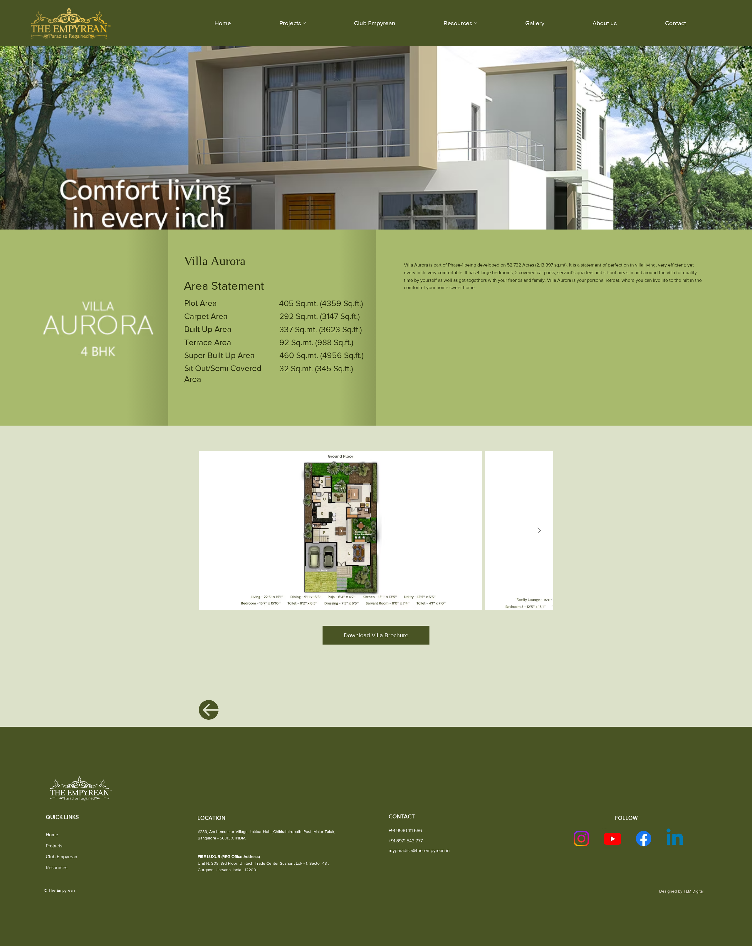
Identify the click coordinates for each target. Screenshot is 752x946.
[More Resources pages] (475, 23)
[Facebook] (643, 838)
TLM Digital (694, 891)
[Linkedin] (674, 838)
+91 (406, 840)
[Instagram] (581, 838)
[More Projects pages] (304, 23)
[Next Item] (539, 530)
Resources (56, 867)
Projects (54, 845)
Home (52, 834)
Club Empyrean (61, 856)
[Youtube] (612, 838)
